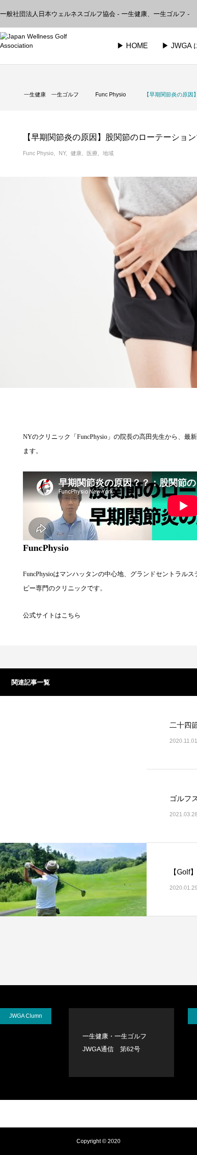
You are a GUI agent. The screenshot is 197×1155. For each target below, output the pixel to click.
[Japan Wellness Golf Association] (48, 46)
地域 (108, 153)
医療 (92, 153)
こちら (71, 615)
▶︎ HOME (132, 46)
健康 (76, 153)
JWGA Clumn (25, 1016)
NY (62, 153)
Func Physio (38, 153)
